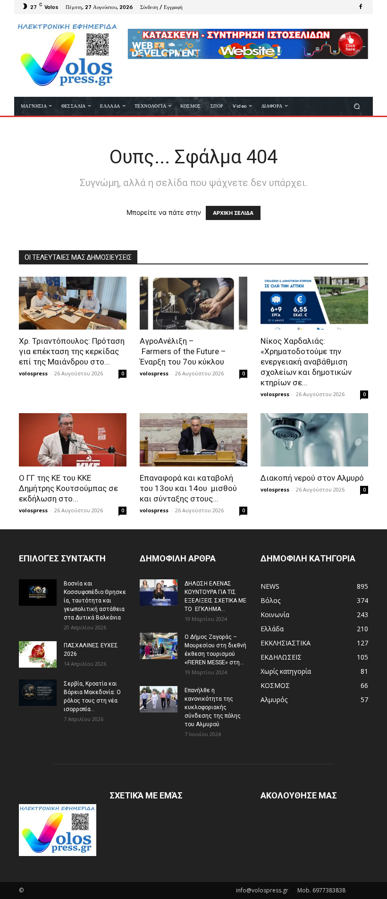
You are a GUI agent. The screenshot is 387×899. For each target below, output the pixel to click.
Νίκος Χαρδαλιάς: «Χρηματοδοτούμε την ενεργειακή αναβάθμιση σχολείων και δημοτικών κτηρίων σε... (306, 361)
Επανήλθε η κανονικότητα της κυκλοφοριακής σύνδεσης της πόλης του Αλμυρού (213, 707)
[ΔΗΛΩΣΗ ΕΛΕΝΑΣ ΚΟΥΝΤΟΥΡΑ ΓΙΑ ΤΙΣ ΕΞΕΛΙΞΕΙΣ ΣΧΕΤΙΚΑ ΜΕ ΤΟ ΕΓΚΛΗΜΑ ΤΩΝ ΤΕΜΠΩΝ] (158, 592)
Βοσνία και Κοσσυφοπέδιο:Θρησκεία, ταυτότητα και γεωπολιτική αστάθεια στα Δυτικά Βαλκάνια (95, 600)
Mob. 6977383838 (321, 890)
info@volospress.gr (262, 890)
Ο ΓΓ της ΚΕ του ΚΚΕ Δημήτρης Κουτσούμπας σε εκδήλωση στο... (68, 488)
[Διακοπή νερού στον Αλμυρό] (314, 439)
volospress (33, 373)
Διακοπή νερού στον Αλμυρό (312, 478)
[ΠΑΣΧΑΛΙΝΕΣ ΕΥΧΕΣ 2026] (38, 654)
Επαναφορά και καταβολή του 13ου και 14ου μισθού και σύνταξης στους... (188, 488)
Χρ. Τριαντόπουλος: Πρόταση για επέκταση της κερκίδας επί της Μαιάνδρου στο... (72, 351)
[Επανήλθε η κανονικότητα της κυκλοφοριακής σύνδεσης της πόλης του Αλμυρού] (158, 699)
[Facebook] (360, 7)
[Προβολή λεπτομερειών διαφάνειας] (247, 44)
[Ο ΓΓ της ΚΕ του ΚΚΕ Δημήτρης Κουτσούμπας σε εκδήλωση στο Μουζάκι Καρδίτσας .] (72, 439)
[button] (357, 106)
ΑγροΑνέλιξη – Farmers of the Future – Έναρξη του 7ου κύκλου (183, 351)
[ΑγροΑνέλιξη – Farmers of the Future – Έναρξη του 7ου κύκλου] (193, 303)
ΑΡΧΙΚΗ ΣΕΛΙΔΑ (233, 213)
